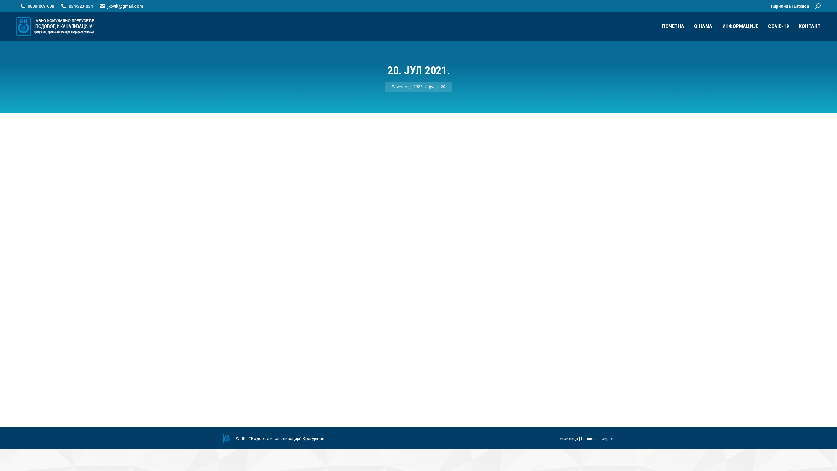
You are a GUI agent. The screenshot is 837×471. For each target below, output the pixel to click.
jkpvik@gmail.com (125, 6)
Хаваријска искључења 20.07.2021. (279, 360)
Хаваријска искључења (254, 372)
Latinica (801, 6)
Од (327, 372)
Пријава (607, 438)
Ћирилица (780, 6)
